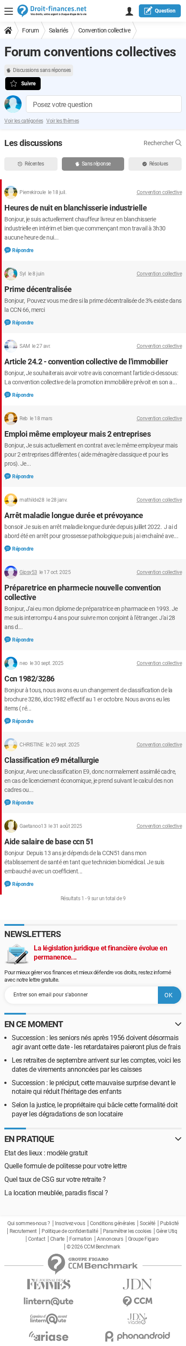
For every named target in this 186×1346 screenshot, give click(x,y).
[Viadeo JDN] (137, 1319)
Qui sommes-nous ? (28, 1223)
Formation (80, 1239)
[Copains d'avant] (48, 1319)
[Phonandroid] (137, 1336)
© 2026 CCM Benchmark (93, 1247)
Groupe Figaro (143, 1239)
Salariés (58, 30)
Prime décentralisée (38, 289)
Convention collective (104, 30)
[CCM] (137, 1301)
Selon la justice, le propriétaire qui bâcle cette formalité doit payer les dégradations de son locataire (94, 1109)
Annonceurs (110, 1239)
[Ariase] (48, 1336)
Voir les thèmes (62, 121)
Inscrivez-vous (70, 1223)
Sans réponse (96, 164)
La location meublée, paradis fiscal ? (56, 1193)
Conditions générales (112, 1223)
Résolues (158, 164)
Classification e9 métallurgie (51, 760)
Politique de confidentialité (70, 1231)
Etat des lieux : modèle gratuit (46, 1153)
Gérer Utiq (166, 1231)
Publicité (169, 1223)
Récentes (34, 164)
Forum (30, 30)
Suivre (28, 84)
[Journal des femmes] (48, 1284)
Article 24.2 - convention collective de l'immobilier (86, 361)
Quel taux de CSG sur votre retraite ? (55, 1179)
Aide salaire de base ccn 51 (49, 841)
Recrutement (23, 1231)
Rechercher (159, 142)
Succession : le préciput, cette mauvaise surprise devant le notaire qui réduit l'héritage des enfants (94, 1087)
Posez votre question (62, 105)
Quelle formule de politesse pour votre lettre (65, 1166)
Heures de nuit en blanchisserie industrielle (75, 207)
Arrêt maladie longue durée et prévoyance (73, 515)
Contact (36, 1239)
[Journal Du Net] (137, 1284)
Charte (57, 1239)
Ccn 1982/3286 (29, 678)
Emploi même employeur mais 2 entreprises (77, 433)
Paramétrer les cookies (127, 1231)
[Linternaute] (48, 1301)
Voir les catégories (23, 121)
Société (147, 1223)
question (165, 11)
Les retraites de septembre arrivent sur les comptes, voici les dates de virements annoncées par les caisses (96, 1065)
